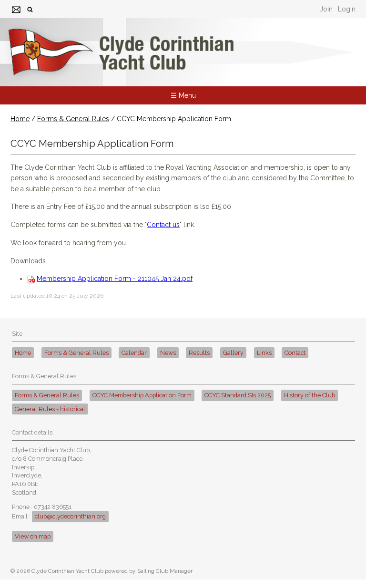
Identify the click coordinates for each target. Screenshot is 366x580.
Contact (295, 352)
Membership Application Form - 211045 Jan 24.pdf (115, 278)
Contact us (163, 224)
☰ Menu (183, 95)
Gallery (233, 352)
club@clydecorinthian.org (70, 516)
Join (326, 9)
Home (20, 119)
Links (264, 352)
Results (199, 352)
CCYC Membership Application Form (142, 395)
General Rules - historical (50, 409)
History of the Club (309, 395)
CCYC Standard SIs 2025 (237, 395)
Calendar (134, 352)
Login (347, 9)
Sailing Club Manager (165, 571)
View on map (33, 536)
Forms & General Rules (73, 119)
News (168, 352)
